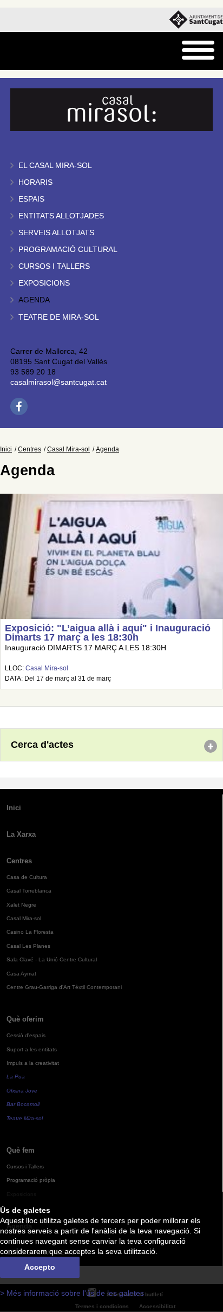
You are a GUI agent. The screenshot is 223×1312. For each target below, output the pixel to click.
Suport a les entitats (31, 1049)
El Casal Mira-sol (55, 165)
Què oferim (25, 1019)
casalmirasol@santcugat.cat (58, 382)
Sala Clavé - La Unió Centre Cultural (51, 959)
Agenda (34, 300)
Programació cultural (67, 249)
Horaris (35, 182)
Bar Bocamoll (23, 1104)
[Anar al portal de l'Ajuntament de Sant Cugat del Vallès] (196, 20)
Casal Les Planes (28, 946)
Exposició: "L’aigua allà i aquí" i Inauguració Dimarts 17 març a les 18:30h (108, 633)
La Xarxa (21, 834)
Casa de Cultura (26, 877)
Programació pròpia (30, 1180)
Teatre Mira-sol (24, 1118)
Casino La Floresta (30, 932)
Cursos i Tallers (25, 1166)
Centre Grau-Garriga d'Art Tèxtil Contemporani (64, 987)
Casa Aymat (21, 974)
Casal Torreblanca (28, 891)
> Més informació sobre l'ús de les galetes (72, 1293)
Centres (29, 449)
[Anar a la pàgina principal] (36, 51)
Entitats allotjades (61, 216)
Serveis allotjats (56, 233)
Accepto (39, 1267)
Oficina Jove (21, 1091)
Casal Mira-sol (68, 449)
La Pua (15, 1077)
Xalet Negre (21, 905)
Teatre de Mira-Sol (58, 317)
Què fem (20, 1150)
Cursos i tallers (54, 266)
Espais (31, 199)
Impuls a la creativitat (32, 1063)
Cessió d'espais (25, 1035)
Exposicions (44, 283)
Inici (6, 449)
